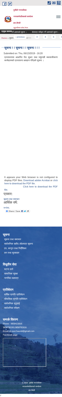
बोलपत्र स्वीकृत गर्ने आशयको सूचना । (42, 32)
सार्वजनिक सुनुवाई (12, 303)
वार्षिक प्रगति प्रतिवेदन (14, 294)
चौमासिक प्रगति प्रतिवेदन (15, 299)
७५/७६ (6, 207)
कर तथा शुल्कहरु (11, 252)
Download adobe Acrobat (36, 180)
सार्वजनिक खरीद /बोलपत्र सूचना (18, 243)
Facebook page (10, 335)
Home (4, 38)
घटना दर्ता (8, 269)
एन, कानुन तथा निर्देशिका (15, 248)
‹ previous (16, 37)
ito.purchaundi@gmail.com (21, 331)
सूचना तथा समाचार (11, 199)
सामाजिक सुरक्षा (11, 273)
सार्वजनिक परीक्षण (11, 308)
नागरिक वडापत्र (11, 278)
